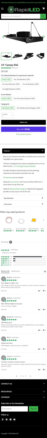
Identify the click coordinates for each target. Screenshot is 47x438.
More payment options (23, 134)
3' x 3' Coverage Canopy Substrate (24, 166)
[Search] (43, 16)
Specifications (8, 198)
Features (7, 151)
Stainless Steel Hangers (18, 189)
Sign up (33, 409)
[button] (39, 291)
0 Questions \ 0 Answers (9, 252)
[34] (6, 56)
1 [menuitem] (21, 376)
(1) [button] (10, 258)
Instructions (8, 204)
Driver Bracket (14, 182)
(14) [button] (11, 256)
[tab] (5, 271)
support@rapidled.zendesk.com (11, 388)
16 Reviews (14, 68)
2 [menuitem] (23, 376)
